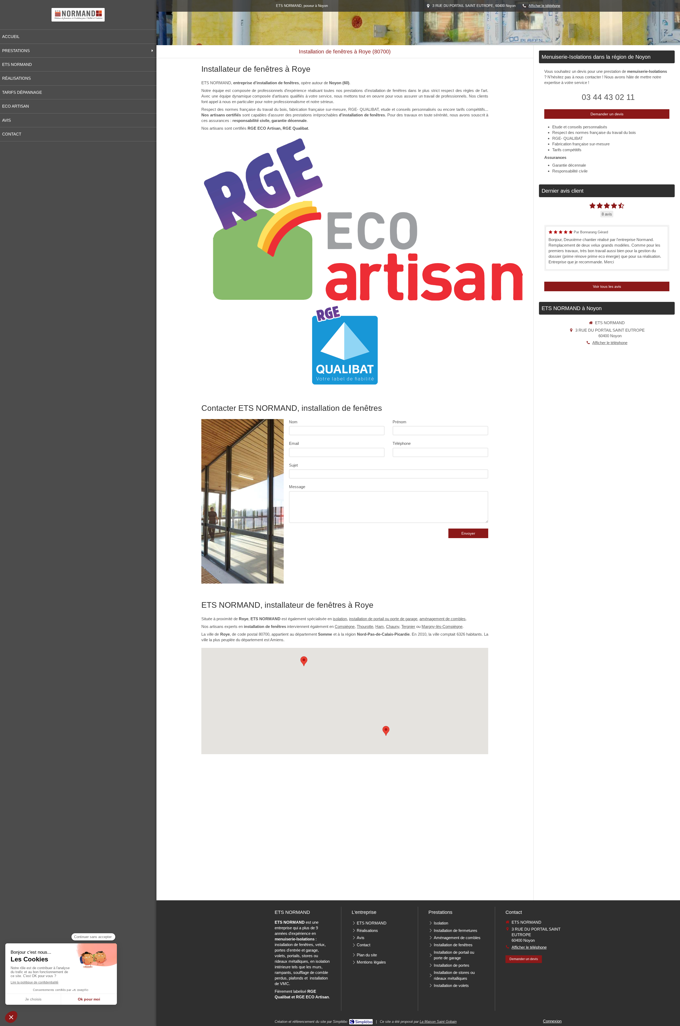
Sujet (293, 465)
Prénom (399, 422)
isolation (340, 619)
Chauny (392, 626)
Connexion (552, 1021)
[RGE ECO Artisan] (363, 219)
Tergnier (408, 626)
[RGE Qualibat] (345, 345)
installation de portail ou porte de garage (383, 619)
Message (297, 486)
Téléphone (402, 443)
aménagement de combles (442, 619)
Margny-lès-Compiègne (442, 626)
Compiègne (345, 626)
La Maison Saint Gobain (438, 1022)
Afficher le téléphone (544, 6)
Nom (293, 422)
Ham (379, 626)
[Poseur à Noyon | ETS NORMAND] (78, 14)
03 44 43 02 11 (608, 97)
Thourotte (365, 626)
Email (294, 443)
